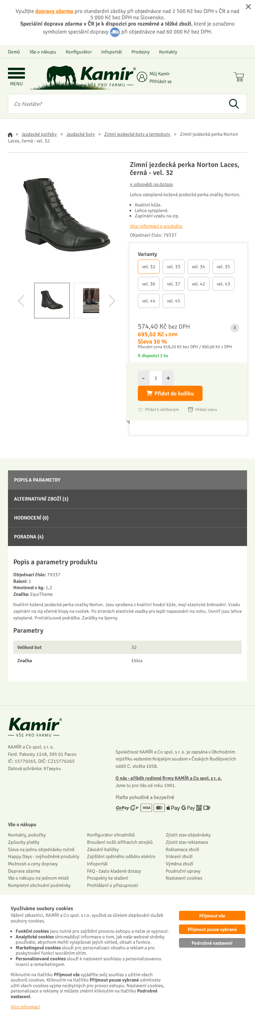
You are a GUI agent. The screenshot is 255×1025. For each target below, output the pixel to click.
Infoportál (111, 52)
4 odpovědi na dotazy (151, 184)
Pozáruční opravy (183, 871)
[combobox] (114, 104)
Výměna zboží (179, 864)
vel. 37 (173, 284)
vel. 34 (198, 267)
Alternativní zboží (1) (41, 499)
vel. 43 (223, 284)
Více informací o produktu (156, 226)
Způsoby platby (24, 842)
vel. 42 (198, 284)
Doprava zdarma (24, 871)
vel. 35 (223, 267)
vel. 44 (148, 301)
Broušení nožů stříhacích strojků (120, 842)
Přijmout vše (212, 916)
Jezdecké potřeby (39, 134)
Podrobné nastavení (212, 943)
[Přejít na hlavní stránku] (108, 76)
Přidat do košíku (174, 393)
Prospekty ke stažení (107, 878)
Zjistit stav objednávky (188, 835)
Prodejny (140, 52)
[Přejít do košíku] (240, 78)
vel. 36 (148, 284)
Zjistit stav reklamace (187, 842)
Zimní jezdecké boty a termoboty (137, 134)
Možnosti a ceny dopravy (33, 864)
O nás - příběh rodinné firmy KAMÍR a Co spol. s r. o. (169, 778)
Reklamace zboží (182, 849)
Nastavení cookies (184, 878)
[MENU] (16, 74)
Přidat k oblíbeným (162, 409)
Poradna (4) (28, 537)
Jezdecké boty (80, 134)
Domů (14, 52)
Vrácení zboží (179, 856)
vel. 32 (148, 267)
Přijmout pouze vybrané (212, 929)
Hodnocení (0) (31, 518)
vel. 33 (173, 267)
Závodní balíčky (103, 849)
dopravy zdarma (55, 11)
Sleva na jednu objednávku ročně (41, 849)
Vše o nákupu (43, 52)
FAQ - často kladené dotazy (114, 871)
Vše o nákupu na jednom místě (38, 878)
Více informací (25, 1007)
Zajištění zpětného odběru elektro (121, 856)
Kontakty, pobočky (27, 835)
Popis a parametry (37, 480)
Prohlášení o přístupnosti (112, 885)
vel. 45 (173, 301)
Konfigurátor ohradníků (111, 835)
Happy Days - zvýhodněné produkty (43, 856)
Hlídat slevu (206, 409)
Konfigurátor (79, 52)
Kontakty (168, 52)
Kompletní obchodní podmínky (39, 885)
